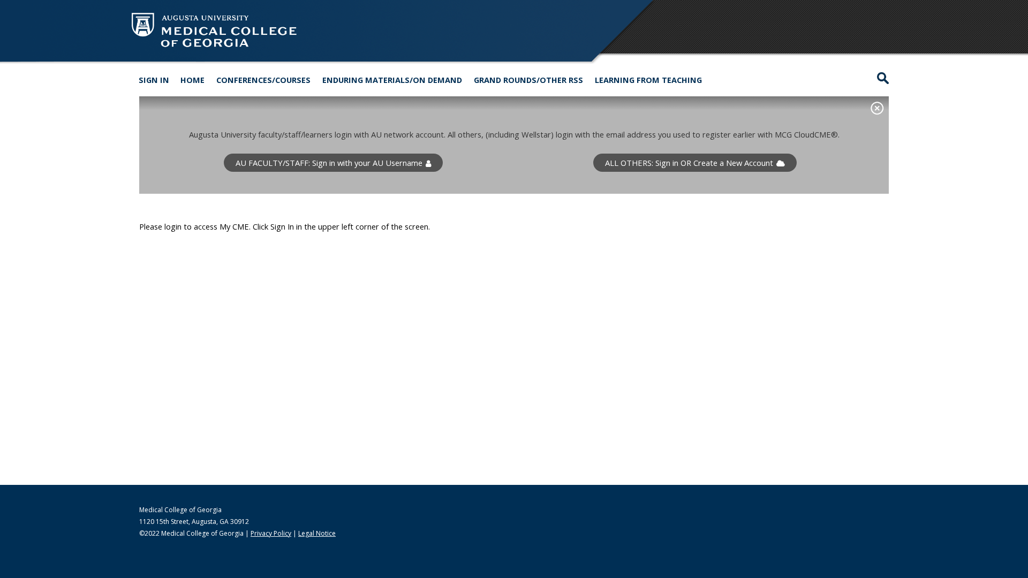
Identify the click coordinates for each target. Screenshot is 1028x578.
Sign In (154, 79)
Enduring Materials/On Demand (392, 79)
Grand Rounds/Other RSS (528, 79)
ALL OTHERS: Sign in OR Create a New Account (689, 162)
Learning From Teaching (648, 79)
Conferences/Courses (263, 79)
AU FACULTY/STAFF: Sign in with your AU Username (329, 162)
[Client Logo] (214, 47)
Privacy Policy (271, 533)
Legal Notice (317, 533)
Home (192, 79)
